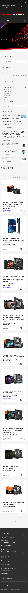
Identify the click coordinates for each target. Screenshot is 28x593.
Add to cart (21, 211)
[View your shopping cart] (25, 21)
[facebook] (2, 2)
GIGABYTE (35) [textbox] (13, 106)
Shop (6, 36)
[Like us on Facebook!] (7, 585)
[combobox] (14, 106)
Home (2, 36)
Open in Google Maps (7, 545)
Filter (4, 76)
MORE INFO (25, 211)
